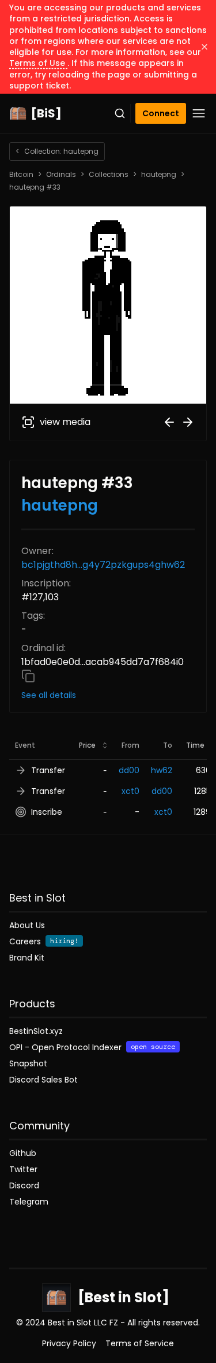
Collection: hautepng (57, 151)
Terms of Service (139, 1343)
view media (65, 422)
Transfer (48, 770)
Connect (160, 113)
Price (87, 745)
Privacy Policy (69, 1343)
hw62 (161, 770)
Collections (108, 174)
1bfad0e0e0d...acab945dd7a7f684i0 (102, 661)
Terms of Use (38, 63)
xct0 (130, 791)
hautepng (158, 174)
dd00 (129, 770)
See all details (48, 695)
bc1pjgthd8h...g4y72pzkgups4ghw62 (103, 564)
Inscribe (46, 812)
